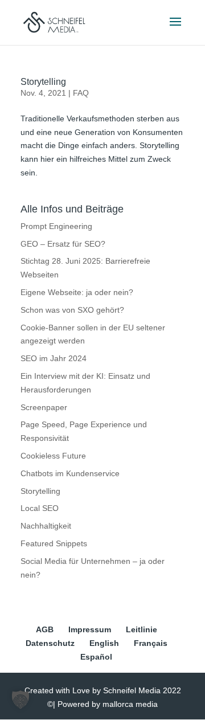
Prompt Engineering (56, 226)
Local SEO (39, 508)
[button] (20, 699)
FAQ (81, 92)
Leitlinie (141, 629)
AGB (45, 629)
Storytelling (43, 82)
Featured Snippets (53, 543)
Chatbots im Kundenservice (70, 473)
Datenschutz (50, 643)
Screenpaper (43, 407)
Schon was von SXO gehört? (72, 309)
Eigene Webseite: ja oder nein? (76, 292)
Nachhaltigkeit (45, 525)
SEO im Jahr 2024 (53, 358)
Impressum (89, 629)
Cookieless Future (53, 455)
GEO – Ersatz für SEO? (62, 243)
